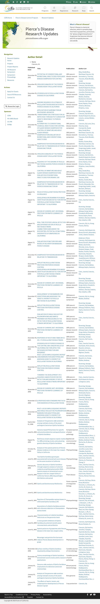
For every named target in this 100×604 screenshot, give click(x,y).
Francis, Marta (83, 226)
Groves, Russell (86, 254)
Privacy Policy (35, 595)
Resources (10, 80)
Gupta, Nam (87, 215)
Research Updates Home (13, 59)
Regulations (64, 11)
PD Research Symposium (11, 71)
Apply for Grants (12, 91)
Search (91, 11)
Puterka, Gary (89, 92)
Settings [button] (92, 2)
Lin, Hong (90, 223)
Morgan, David (83, 256)
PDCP (54, 11)
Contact (83, 2)
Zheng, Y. (82, 462)
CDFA (9, 115)
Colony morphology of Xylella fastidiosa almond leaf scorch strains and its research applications (51, 557)
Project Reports (12, 67)
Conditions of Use (22, 595)
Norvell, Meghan (84, 395)
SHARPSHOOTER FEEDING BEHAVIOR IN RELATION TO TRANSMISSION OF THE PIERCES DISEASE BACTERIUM (50, 184)
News (69, 2)
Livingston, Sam (84, 382)
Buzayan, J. (84, 503)
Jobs (76, 2)
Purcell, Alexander (85, 146)
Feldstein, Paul (89, 307)
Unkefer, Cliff (86, 220)
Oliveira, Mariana (84, 106)
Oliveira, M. (82, 469)
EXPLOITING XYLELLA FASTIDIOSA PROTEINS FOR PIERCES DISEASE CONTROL (48, 265)
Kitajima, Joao (83, 108)
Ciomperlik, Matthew (86, 453)
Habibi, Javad (90, 148)
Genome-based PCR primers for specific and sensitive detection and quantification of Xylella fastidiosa (51, 432)
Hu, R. (85, 442)
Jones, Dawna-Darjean (86, 235)
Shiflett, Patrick (84, 218)
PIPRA (9, 125)
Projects (10, 64)
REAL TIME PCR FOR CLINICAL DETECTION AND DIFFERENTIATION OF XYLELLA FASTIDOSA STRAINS (51, 224)
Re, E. (90, 503)
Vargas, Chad (89, 249)
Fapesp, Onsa (87, 103)
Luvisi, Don (90, 124)
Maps (84, 11)
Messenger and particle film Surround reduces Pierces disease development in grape (50, 539)
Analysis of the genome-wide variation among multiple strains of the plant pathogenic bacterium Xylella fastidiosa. (50, 575)
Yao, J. (92, 426)
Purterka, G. (89, 545)
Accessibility (47, 595)
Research (75, 11)
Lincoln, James (84, 118)
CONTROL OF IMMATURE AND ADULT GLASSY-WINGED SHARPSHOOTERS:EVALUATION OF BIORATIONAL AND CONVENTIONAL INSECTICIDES (49, 134)
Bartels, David (89, 532)
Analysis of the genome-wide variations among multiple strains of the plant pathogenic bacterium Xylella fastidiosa (50, 423)
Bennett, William (84, 150)
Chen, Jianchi (83, 200)
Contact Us (11, 97)
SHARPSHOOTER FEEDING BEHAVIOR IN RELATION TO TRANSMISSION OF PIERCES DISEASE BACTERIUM (51, 146)
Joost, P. (81, 260)
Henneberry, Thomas (86, 76)
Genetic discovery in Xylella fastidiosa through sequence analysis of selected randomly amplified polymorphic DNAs (50, 467)
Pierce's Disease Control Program (27, 18)
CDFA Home (8, 18)
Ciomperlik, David (84, 128)
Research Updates (48, 18)
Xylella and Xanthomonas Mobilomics (49, 484)
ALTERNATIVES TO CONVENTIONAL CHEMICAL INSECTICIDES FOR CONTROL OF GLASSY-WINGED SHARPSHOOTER (50, 126)
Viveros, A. (82, 460)
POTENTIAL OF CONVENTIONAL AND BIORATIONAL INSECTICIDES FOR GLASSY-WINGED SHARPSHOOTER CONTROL (51, 76)
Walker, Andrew (84, 97)
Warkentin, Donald (85, 99)
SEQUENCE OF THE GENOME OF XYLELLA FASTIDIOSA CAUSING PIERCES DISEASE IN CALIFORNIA (51, 164)
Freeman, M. (83, 561)
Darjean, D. (86, 524)
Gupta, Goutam (89, 195)
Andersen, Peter (84, 238)
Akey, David (82, 72)
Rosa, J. (92, 435)
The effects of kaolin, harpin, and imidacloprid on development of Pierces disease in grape (50, 583)
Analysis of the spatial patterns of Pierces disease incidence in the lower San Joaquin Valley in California (51, 450)
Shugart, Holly (90, 260)
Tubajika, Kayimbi (85, 94)
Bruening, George (84, 83)
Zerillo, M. (82, 487)
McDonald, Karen (84, 287)
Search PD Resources (14, 94)
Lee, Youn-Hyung (87, 509)
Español (30, 597)
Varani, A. (89, 487)
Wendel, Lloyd (83, 541)
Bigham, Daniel (84, 352)
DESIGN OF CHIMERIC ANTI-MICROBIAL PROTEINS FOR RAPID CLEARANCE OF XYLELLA (50, 213)
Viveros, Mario (83, 476)
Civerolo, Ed (89, 74)
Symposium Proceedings (11, 76)
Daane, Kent (85, 346)
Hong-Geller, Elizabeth (86, 285)
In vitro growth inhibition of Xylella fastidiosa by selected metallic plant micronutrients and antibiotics (49, 523)
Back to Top (9, 595)
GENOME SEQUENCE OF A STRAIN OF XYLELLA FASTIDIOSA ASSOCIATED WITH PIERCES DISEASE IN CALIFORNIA (50, 104)
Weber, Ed (82, 245)
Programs (45, 11)
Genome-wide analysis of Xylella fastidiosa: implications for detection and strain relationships (51, 566)
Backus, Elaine (83, 141)
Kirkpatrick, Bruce (89, 88)
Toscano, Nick (83, 79)
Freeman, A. (90, 460)
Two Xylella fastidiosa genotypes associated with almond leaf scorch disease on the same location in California (51, 459)
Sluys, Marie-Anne (87, 467)
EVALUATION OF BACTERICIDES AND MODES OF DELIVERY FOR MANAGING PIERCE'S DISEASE (49, 243)
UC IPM (9, 122)
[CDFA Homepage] (9, 8)
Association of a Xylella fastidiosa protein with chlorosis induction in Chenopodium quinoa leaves (51, 508)
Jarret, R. (90, 469)
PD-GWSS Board (12, 119)
